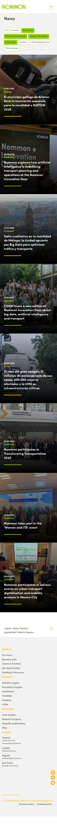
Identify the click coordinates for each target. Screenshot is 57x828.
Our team (7, 655)
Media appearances (40, 42)
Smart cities (10, 42)
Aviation (23, 42)
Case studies (8, 714)
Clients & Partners (11, 663)
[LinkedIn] (53, 772)
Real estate (28, 30)
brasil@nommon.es (10, 765)
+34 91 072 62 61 (8, 740)
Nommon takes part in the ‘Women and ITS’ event (23, 525)
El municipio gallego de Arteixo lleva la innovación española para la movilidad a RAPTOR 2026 (26, 103)
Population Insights (12, 687)
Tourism (15, 30)
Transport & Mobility (39, 36)
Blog (4, 727)
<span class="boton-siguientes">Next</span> (19, 630)
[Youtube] (53, 782)
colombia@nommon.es (11, 758)
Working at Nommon (13, 672)
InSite (5, 704)
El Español (9, 231)
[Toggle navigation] (51, 6)
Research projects (11, 719)
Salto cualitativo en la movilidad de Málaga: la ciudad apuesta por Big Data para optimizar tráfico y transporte (27, 242)
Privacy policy (26, 803)
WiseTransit (8, 691)
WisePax (6, 700)
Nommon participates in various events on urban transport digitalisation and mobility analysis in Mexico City (27, 590)
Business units (9, 659)
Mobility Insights (10, 682)
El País (7, 366)
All (6, 30)
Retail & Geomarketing (15, 36)
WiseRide (7, 695)
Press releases (11, 48)
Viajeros (8, 91)
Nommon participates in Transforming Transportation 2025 (25, 453)
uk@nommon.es (8, 750)
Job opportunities (11, 667)
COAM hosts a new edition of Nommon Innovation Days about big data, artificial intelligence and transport (27, 312)
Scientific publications (13, 723)
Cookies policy (44, 803)
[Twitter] (53, 777)
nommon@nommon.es (11, 743)
